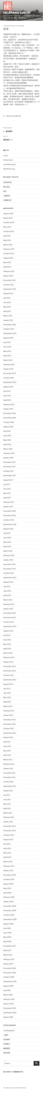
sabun (21, 26)
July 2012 (6, 742)
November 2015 (9, 569)
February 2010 (8, 866)
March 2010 (7, 862)
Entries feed (8, 160)
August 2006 (8, 986)
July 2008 (7, 928)
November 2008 (9, 911)
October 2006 (8, 977)
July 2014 (6, 635)
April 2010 (7, 857)
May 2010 (7, 853)
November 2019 (9, 373)
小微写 (5, 1035)
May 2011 (7, 804)
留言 (5, 191)
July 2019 (6, 391)
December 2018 (9, 413)
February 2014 (8, 657)
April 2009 (7, 893)
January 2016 (8, 560)
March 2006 (8, 995)
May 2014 (7, 644)
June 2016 (7, 538)
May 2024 (7, 227)
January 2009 (8, 902)
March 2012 (7, 760)
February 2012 (8, 764)
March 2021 (7, 316)
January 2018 (8, 458)
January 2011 (8, 822)
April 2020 (7, 356)
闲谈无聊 (6, 1053)
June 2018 (7, 436)
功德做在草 (7, 200)
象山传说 (6, 187)
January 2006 (8, 1004)
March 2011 (7, 813)
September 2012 (9, 733)
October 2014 (8, 622)
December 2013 (9, 666)
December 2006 (9, 968)
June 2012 (7, 746)
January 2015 (8, 609)
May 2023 (7, 240)
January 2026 (8, 214)
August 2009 (8, 884)
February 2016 (8, 555)
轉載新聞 (6, 1048)
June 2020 (7, 347)
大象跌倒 (6, 196)
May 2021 (7, 307)
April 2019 (7, 400)
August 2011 (8, 791)
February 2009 (9, 897)
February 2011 (8, 817)
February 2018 (8, 453)
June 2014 (7, 640)
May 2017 (7, 493)
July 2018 (6, 431)
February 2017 (8, 502)
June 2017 (7, 489)
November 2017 (9, 467)
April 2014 (7, 649)
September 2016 (9, 524)
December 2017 (9, 462)
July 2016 (6, 533)
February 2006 (9, 999)
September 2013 (9, 680)
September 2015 (9, 578)
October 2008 (8, 915)
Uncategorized (13, 116)
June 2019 (7, 396)
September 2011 (9, 786)
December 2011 (9, 773)
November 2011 (9, 777)
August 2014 (8, 631)
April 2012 (7, 755)
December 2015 (9, 564)
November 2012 (9, 724)
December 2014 (9, 613)
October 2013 (8, 675)
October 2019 (8, 378)
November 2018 (9, 418)
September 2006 (10, 981)
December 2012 (9, 720)
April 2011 (7, 808)
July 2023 (6, 236)
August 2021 (8, 293)
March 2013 (7, 706)
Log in (5, 156)
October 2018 (8, 422)
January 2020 (8, 369)
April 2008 (7, 942)
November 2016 (9, 515)
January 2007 (8, 964)
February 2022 (8, 271)
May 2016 (7, 542)
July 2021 (6, 298)
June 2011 (7, 800)
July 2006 (7, 990)
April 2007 (7, 950)
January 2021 (8, 320)
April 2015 (7, 595)
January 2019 (8, 409)
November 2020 (9, 325)
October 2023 (8, 231)
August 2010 (8, 840)
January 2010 (8, 871)
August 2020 (8, 338)
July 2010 (6, 844)
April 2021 (7, 311)
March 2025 (8, 218)
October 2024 (8, 223)
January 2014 (8, 662)
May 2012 (7, 751)
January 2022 (8, 276)
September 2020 (9, 333)
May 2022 (7, 262)
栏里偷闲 (6, 1039)
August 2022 (8, 258)
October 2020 (8, 329)
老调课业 (6, 1044)
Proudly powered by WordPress (14, 1088)
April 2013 (7, 702)
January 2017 (8, 507)
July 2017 (6, 484)
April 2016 (7, 547)
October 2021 (8, 285)
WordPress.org (9, 169)
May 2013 (7, 697)
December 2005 (9, 1008)
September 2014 (9, 626)
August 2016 (8, 529)
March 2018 (7, 449)
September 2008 (10, 919)
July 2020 (7, 342)
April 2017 (7, 498)
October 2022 (8, 254)
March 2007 (8, 955)
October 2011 (8, 782)
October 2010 (8, 835)
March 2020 (8, 360)
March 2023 (7, 245)
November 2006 (9, 973)
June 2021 (7, 302)
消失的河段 (7, 182)
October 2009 (8, 879)
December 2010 (9, 826)
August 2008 (8, 924)
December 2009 (9, 875)
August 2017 (8, 480)
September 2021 (9, 289)
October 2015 (8, 573)
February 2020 (8, 365)
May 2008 (7, 937)
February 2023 (8, 249)
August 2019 (8, 387)
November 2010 (9, 831)
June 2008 (7, 933)
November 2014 (9, 618)
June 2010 (7, 848)
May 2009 (7, 888)
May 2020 (7, 351)
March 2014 (7, 653)
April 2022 (7, 267)
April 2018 (7, 444)
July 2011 (6, 795)
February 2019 (8, 405)
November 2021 (9, 280)
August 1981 (8, 1017)
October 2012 (8, 729)
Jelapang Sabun (16, 12)
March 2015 (7, 600)
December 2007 (9, 946)
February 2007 (8, 959)
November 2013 (9, 671)
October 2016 (8, 520)
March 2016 (7, 551)
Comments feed (9, 164)
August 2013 (8, 684)
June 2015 (7, 591)
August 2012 (8, 737)
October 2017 (8, 471)
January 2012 (8, 769)
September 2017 (9, 476)
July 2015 (6, 586)
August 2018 (8, 427)
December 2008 (9, 906)
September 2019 (9, 382)
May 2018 (7, 440)
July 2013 (6, 689)
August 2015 (8, 582)
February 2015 (8, 604)
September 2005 (10, 1013)
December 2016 (9, 511)
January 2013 (8, 715)
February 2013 (8, 711)
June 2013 (7, 693)
